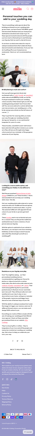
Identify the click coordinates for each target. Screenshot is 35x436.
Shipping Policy (7, 402)
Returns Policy (6, 405)
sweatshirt (29, 95)
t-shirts (26, 285)
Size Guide (5, 388)
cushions (4, 285)
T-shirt (16, 95)
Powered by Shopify (20, 428)
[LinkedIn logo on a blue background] (16, 379)
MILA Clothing (10, 428)
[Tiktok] (12, 379)
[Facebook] (3, 379)
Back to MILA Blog (17, 349)
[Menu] (3, 9)
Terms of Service (7, 399)
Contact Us (5, 393)
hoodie (21, 95)
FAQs (3, 390)
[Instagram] (7, 379)
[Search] (28, 9)
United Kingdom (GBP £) (8, 423)
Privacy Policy (6, 396)
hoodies (8, 217)
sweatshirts (18, 285)
